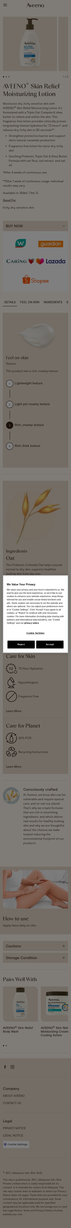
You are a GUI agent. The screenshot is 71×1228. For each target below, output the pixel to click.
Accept (50, 644)
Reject (21, 644)
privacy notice (31, 623)
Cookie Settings (35, 633)
